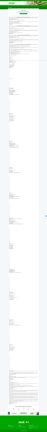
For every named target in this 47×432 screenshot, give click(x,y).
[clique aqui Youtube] (24, 430)
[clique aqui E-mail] (21, 430)
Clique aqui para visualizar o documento (23, 13)
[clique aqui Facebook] (22, 430)
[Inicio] (8, 5)
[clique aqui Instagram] (25, 430)
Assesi (21, 431)
